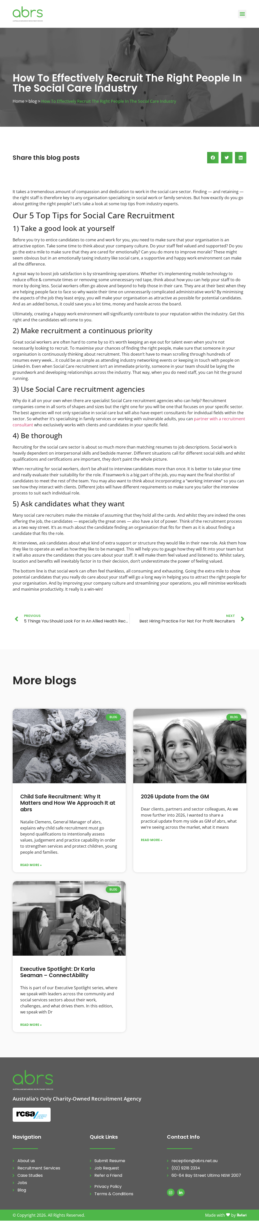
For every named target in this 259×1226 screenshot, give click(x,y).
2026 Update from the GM (175, 796)
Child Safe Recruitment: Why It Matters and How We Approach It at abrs (67, 803)
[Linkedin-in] (181, 1192)
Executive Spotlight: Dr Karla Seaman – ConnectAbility (57, 972)
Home (18, 101)
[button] (242, 14)
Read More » (31, 865)
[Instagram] (171, 1192)
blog (33, 101)
